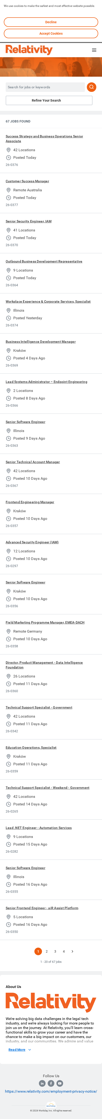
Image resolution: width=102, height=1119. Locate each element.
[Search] (91, 87)
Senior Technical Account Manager (33, 462)
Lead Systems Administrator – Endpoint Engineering (46, 382)
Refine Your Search (46, 100)
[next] (72, 951)
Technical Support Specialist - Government (39, 707)
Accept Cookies (51, 33)
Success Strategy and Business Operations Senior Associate (44, 138)
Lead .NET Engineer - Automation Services (39, 828)
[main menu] (94, 50)
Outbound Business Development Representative (44, 261)
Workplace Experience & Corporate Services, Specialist (48, 301)
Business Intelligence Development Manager (41, 341)
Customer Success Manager (27, 181)
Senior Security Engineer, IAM (28, 221)
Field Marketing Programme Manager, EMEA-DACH (45, 622)
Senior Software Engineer (25, 422)
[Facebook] (51, 1083)
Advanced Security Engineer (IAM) (32, 542)
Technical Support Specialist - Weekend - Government (47, 788)
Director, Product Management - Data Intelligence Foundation (44, 665)
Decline (51, 22)
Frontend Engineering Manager (30, 502)
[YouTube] (59, 1083)
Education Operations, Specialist (31, 747)
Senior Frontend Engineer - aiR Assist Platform (42, 908)
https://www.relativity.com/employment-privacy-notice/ (51, 1091)
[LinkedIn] (42, 1083)
